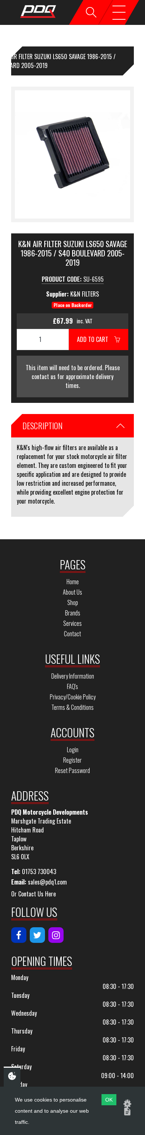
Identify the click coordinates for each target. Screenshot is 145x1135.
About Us (72, 592)
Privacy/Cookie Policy (73, 696)
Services (72, 623)
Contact (72, 633)
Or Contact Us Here (33, 893)
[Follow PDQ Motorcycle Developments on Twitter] (37, 935)
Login (72, 749)
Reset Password (72, 770)
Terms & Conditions (72, 707)
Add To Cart (95, 339)
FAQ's (72, 686)
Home (73, 581)
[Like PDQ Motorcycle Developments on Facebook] (18, 935)
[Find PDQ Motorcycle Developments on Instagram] (56, 935)
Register (72, 760)
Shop (72, 602)
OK (109, 1100)
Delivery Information (72, 676)
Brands (72, 612)
